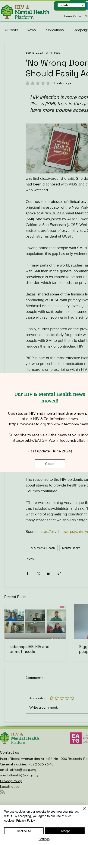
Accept (65, 831)
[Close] (82, 811)
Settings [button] (44, 839)
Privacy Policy (25, 820)
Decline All (24, 831)
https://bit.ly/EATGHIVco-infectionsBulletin (50, 440)
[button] (50, 463)
